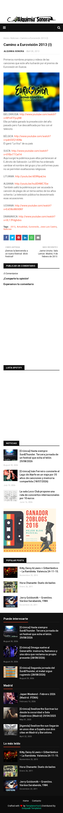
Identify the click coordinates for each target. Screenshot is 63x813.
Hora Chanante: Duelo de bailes (37, 583)
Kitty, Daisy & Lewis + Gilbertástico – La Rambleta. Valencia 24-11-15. (39, 570)
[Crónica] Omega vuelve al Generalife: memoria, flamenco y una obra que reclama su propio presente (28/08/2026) (38, 652)
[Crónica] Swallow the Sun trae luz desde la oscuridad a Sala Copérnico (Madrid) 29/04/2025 (39, 712)
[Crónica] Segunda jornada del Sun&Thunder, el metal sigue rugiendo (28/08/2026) (37, 671)
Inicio (6, 38)
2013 (12, 227)
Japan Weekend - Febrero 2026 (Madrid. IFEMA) (37, 696)
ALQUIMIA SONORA (14, 51)
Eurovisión (34, 227)
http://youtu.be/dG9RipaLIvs (30, 176)
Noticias (14, 38)
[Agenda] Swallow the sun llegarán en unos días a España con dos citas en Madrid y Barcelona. (39, 729)
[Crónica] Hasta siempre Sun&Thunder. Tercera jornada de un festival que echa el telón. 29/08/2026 (39, 456)
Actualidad (22, 227)
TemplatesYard (33, 806)
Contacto (36, 801)
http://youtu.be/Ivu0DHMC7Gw (31, 183)
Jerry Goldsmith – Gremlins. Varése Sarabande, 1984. (36, 599)
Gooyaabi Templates (31, 808)
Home (26, 801)
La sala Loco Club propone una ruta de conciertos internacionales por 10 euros (39, 495)
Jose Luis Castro (48, 227)
